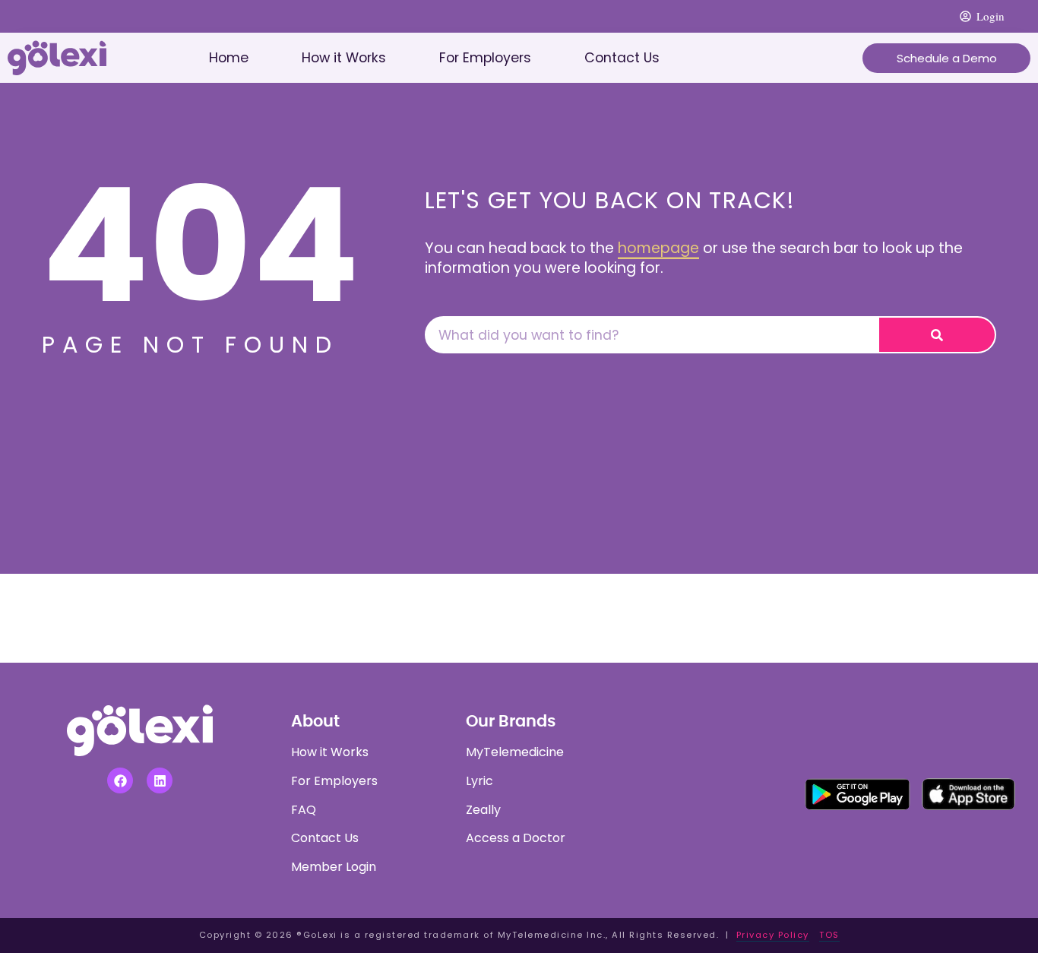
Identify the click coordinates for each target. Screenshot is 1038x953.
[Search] (937, 335)
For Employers (485, 58)
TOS (829, 935)
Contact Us (622, 58)
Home (228, 58)
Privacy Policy (772, 935)
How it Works (344, 58)
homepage (658, 248)
